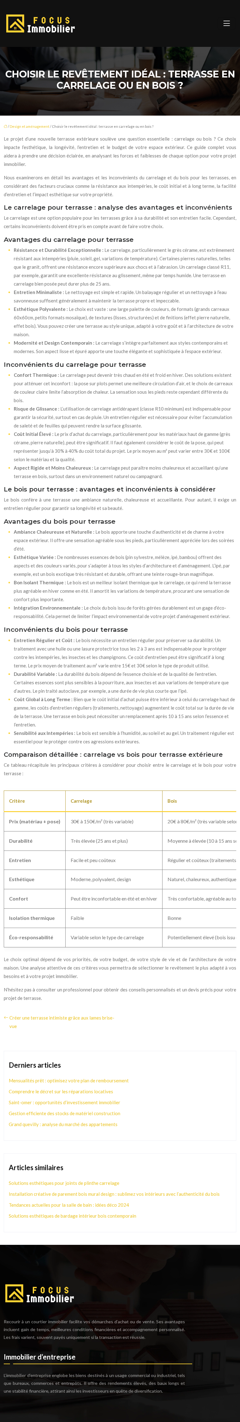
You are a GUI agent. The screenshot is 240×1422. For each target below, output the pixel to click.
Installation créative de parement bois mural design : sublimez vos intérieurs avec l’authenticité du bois (114, 1194)
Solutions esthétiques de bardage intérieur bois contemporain (72, 1216)
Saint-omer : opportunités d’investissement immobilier (64, 1102)
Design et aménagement (29, 126)
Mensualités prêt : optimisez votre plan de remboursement (69, 1080)
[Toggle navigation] (226, 23)
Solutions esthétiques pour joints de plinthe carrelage (64, 1183)
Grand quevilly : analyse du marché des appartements (63, 1124)
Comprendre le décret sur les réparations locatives (61, 1091)
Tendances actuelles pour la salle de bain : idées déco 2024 (69, 1205)
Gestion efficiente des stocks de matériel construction (64, 1113)
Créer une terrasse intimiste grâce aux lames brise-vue (61, 1022)
